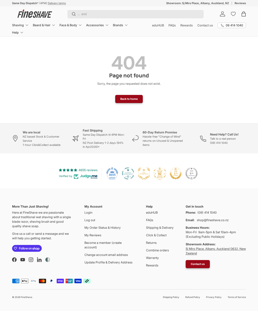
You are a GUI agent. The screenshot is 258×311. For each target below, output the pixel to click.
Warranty (152, 258)
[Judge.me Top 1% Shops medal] (176, 173)
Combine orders (157, 250)
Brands (118, 25)
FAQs (172, 25)
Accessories (95, 25)
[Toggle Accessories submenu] (107, 25)
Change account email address (106, 255)
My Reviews (92, 235)
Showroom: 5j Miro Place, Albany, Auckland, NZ (197, 3)
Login (88, 212)
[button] (243, 14)
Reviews (240, 3)
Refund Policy (192, 297)
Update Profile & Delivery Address (108, 262)
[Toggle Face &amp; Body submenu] (80, 25)
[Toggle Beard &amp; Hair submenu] (53, 25)
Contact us (205, 25)
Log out (89, 220)
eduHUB (158, 25)
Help (15, 32)
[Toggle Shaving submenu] (27, 25)
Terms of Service (237, 297)
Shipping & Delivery (160, 227)
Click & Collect (156, 235)
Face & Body (68, 25)
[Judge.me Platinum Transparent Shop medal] (128, 173)
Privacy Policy (214, 297)
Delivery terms (57, 3)
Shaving (18, 25)
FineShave (26, 297)
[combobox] (135, 14)
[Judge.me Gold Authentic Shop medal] (144, 173)
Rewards (186, 25)
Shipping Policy (171, 297)
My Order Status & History (102, 227)
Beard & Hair (41, 25)
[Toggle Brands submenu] (126, 25)
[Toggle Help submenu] (21, 32)
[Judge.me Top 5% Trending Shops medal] (191, 173)
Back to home (129, 98)
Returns (151, 243)
